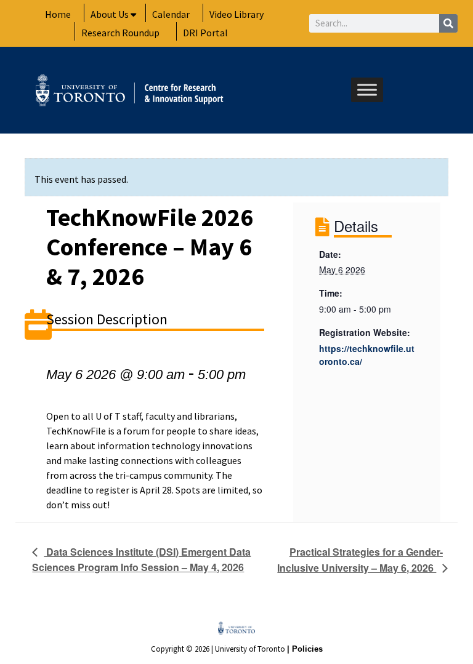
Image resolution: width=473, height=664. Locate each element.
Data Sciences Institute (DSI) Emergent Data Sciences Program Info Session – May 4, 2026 (141, 559)
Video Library (236, 14)
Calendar (171, 14)
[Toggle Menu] (367, 90)
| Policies (305, 649)
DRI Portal (205, 32)
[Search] (448, 23)
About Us (110, 14)
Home (58, 14)
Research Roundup (120, 32)
